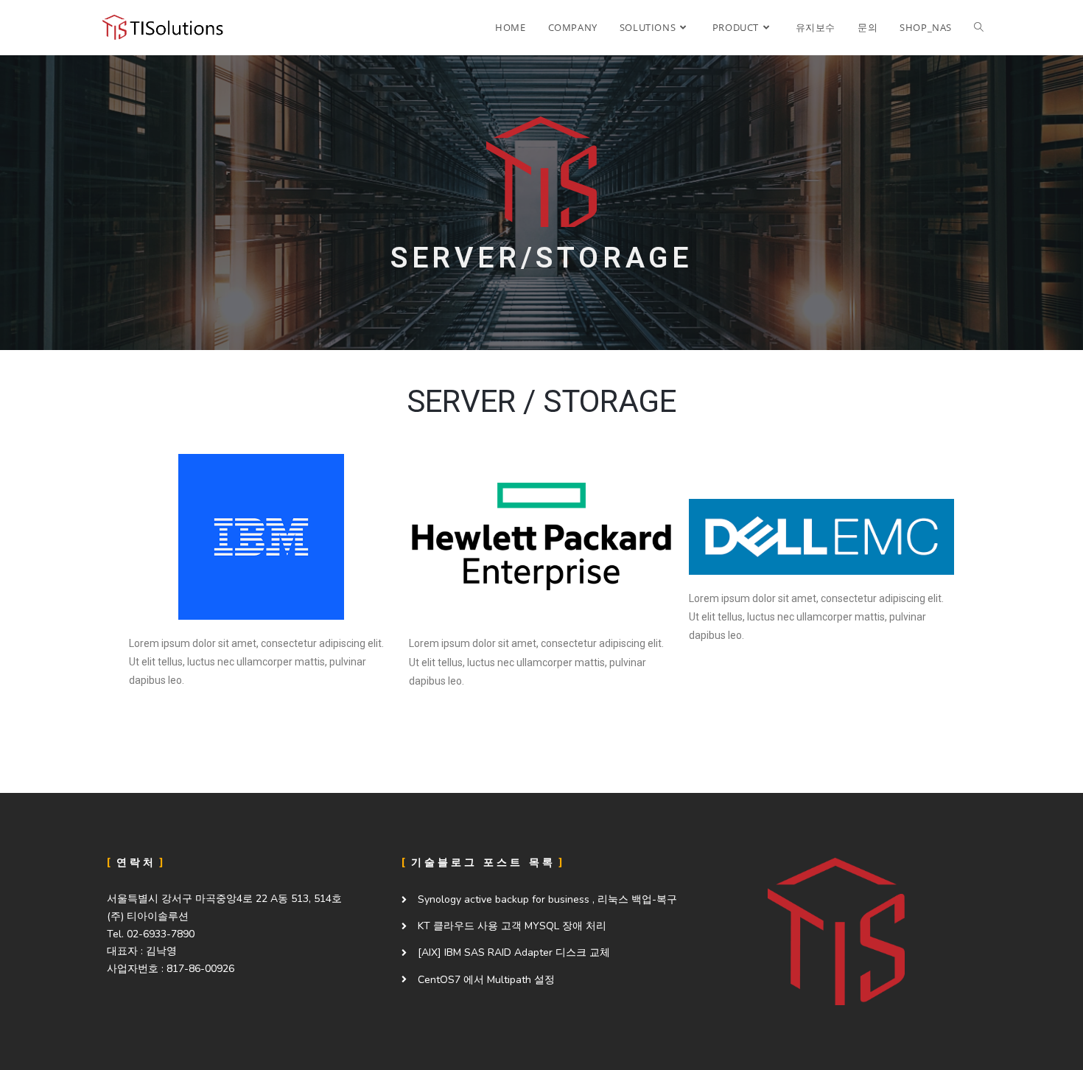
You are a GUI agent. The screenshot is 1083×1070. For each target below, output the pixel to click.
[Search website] (979, 27)
